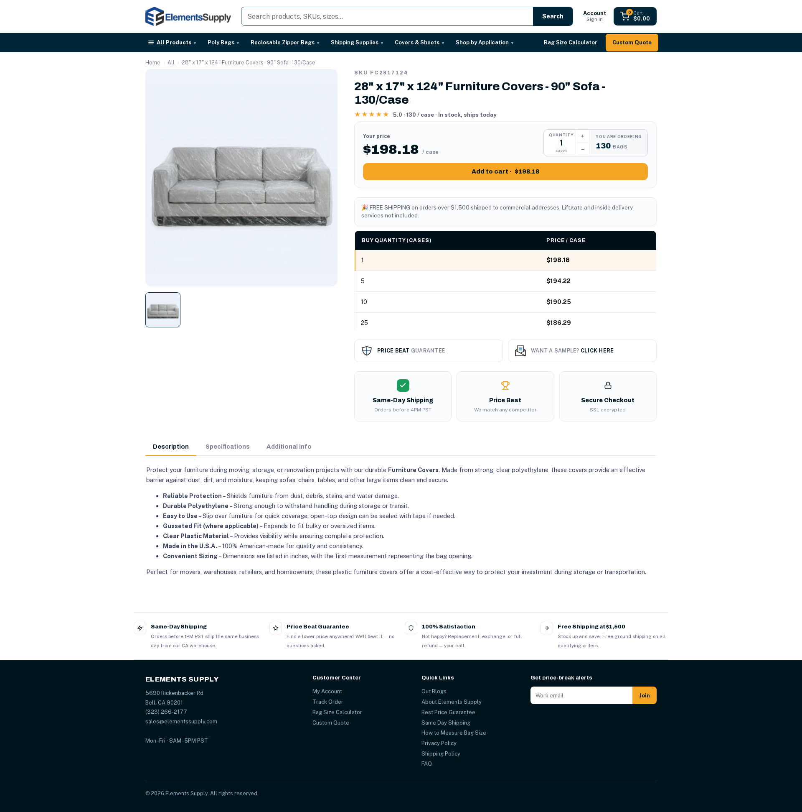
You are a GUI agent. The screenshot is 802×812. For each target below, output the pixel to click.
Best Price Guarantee (448, 712)
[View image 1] (162, 309)
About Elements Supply (451, 702)
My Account (327, 691)
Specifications (228, 446)
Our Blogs (434, 691)
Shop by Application (484, 42)
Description (171, 446)
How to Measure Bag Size (453, 733)
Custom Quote (632, 42)
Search (552, 16)
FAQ (426, 764)
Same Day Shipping (445, 723)
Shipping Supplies (357, 42)
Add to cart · (505, 171)
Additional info (289, 446)
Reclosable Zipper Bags (285, 42)
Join (644, 695)
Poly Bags (223, 42)
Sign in (594, 16)
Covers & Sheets (419, 42)
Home (152, 62)
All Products (176, 42)
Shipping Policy (440, 754)
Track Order (327, 702)
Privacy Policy (439, 743)
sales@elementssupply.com (181, 721)
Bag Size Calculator (570, 42)
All (171, 62)
